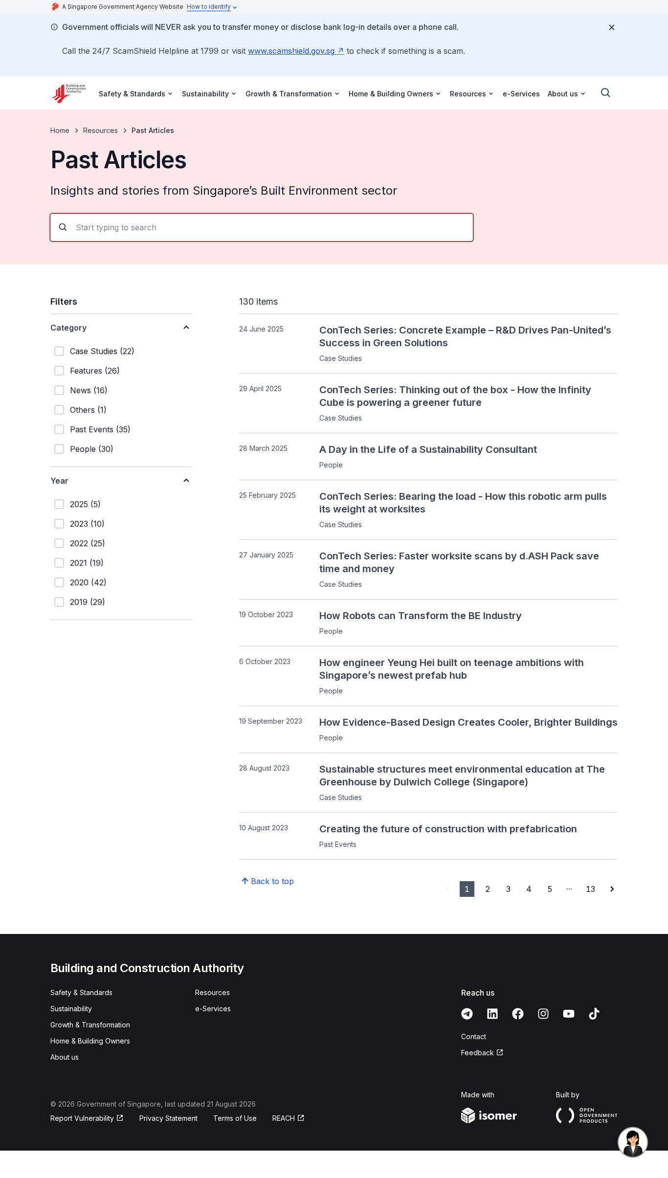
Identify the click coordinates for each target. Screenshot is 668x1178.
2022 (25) (87, 543)
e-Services (521, 93)
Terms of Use (235, 1118)
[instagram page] (543, 1014)
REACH (283, 1118)
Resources (100, 130)
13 (590, 889)
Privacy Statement (168, 1118)
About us (64, 1057)
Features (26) (95, 371)
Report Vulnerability (82, 1118)
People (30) (91, 449)
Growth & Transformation (90, 1025)
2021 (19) (87, 563)
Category (68, 328)
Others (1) (88, 410)
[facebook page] (518, 1014)
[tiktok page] (594, 1014)
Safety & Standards (81, 992)
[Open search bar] (606, 93)
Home (59, 130)
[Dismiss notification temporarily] (611, 27)
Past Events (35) (100, 429)
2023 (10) (87, 524)
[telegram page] (467, 1014)
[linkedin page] (492, 1014)
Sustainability (71, 1008)
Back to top (272, 881)
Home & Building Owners (90, 1041)
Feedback (477, 1052)
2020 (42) (88, 582)
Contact (473, 1036)
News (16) (89, 390)
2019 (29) (87, 602)
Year (59, 481)
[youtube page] (569, 1014)
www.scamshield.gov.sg (291, 51)
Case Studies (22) (102, 351)
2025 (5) (85, 504)
